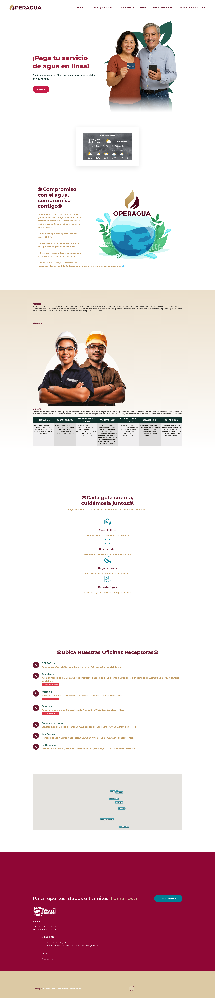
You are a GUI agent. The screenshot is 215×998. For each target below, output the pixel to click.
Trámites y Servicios (101, 7)
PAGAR (41, 89)
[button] (107, 800)
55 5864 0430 (169, 898)
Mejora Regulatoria (163, 7)
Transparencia (126, 7)
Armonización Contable (192, 7)
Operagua (37, 988)
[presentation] (10, 68)
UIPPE (143, 7)
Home (80, 7)
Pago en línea (48, 959)
